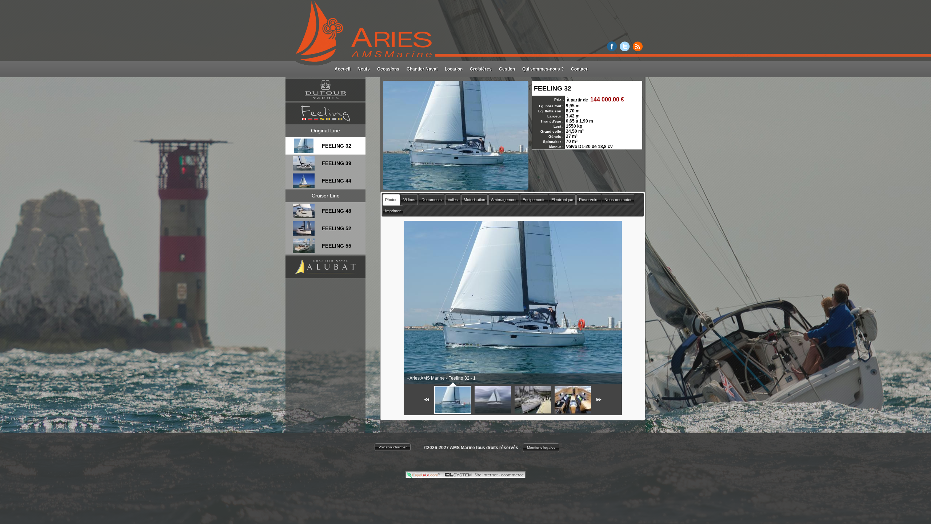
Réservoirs (589, 199)
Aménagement (503, 199)
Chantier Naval (422, 69)
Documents (431, 199)
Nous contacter (618, 199)
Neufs (363, 69)
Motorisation (474, 199)
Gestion (507, 69)
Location (454, 69)
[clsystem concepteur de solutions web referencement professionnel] (484, 476)
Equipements (534, 199)
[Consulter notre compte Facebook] (612, 49)
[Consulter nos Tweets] (625, 49)
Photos (391, 199)
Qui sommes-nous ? (543, 69)
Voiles (453, 199)
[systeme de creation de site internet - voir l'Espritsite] (424, 476)
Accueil (342, 69)
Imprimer (393, 211)
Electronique (562, 199)
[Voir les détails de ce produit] (303, 151)
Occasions (388, 69)
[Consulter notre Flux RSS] (637, 49)
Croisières (481, 69)
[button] (393, 447)
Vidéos (409, 199)
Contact (579, 69)
